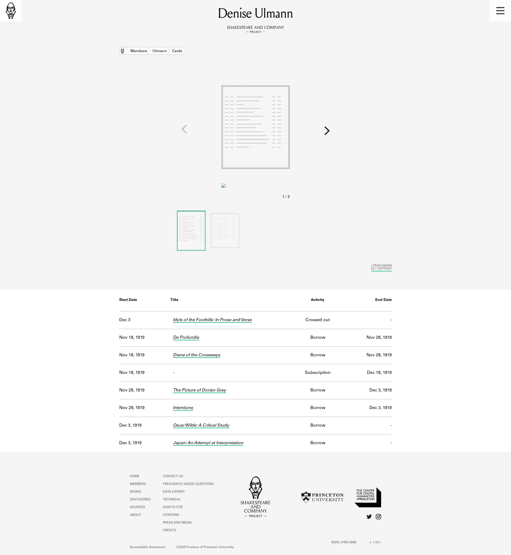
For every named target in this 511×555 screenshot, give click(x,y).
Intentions (183, 408)
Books (135, 491)
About (135, 515)
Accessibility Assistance (147, 547)
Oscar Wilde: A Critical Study (201, 425)
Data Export (174, 491)
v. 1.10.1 (375, 542)
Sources (137, 507)
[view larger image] (255, 135)
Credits (169, 530)
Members (138, 51)
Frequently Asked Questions (188, 484)
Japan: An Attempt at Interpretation (208, 443)
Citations (171, 515)
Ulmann (160, 51)
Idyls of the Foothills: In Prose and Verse (212, 320)
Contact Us (173, 476)
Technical (172, 499)
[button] (500, 10)
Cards (177, 51)
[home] (10, 10)
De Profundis (186, 338)
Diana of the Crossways (196, 355)
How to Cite (173, 507)
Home (122, 51)
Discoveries (140, 499)
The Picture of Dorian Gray (199, 390)
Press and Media (177, 522)
